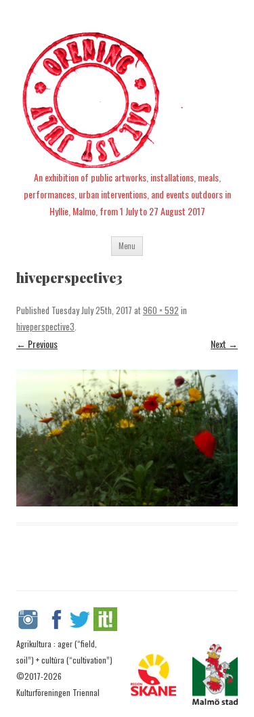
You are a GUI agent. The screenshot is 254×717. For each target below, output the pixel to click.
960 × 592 (161, 310)
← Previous (37, 343)
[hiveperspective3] (127, 438)
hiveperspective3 (45, 326)
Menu (127, 245)
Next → (224, 343)
